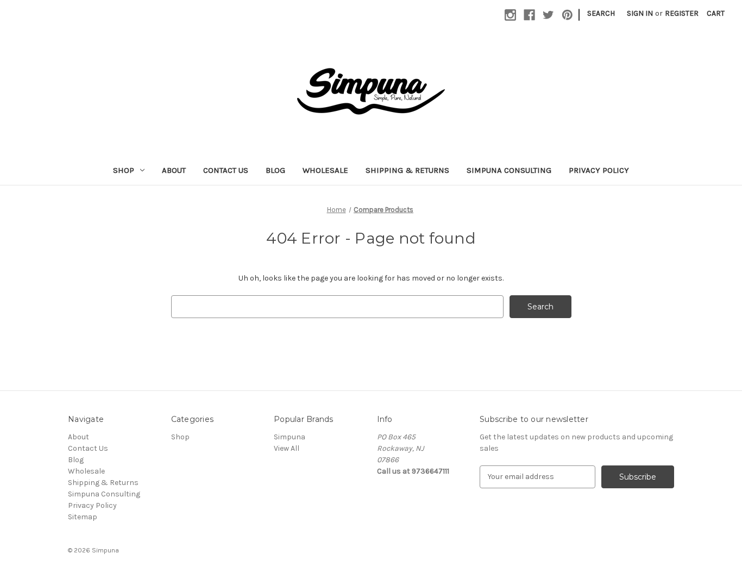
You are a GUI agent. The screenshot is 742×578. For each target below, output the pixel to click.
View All (286, 448)
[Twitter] (548, 15)
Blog (275, 170)
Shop (123, 170)
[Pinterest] (567, 15)
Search (601, 13)
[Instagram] (510, 15)
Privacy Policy (599, 170)
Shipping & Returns (407, 170)
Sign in (640, 13)
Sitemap (82, 516)
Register (682, 13)
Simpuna (289, 437)
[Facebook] (529, 15)
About (174, 170)
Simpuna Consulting (509, 170)
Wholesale (325, 170)
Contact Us (225, 170)
